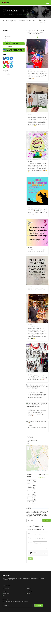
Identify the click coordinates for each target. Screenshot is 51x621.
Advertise (29, 588)
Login (28, 593)
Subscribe (46, 520)
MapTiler (36, 470)
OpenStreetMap (41, 470)
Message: (30, 542)
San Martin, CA (18, 14)
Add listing (29, 591)
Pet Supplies (7, 74)
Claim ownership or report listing (11, 43)
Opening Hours (8, 36)
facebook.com (41, 477)
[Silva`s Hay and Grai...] (37, 456)
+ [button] (28, 447)
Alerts (6, 38)
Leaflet (33, 470)
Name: (29, 533)
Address (6, 33)
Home (4, 14)
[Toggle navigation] (47, 2)
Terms (4, 591)
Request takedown (8, 46)
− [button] (28, 449)
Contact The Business (9, 41)
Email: (29, 537)
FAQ (4, 595)
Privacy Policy (6, 593)
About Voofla (6, 588)
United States (10, 14)
